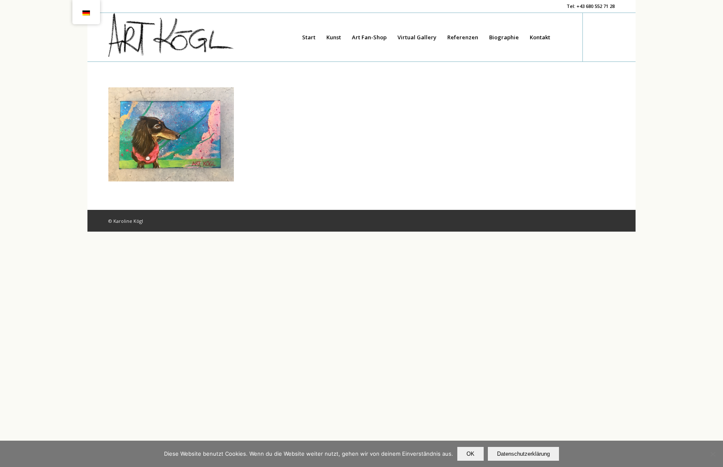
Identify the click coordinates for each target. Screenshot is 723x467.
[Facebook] (596, 37)
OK (470, 454)
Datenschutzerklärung (523, 454)
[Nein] (712, 454)
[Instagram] (608, 37)
